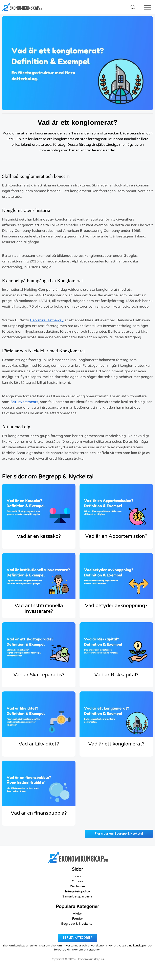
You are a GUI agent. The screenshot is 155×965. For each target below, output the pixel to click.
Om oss (77, 881)
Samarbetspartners (77, 896)
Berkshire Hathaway (47, 320)
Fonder (77, 919)
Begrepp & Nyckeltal (77, 924)
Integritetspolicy (77, 891)
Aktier (77, 914)
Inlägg (77, 876)
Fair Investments (24, 402)
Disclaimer (77, 886)
